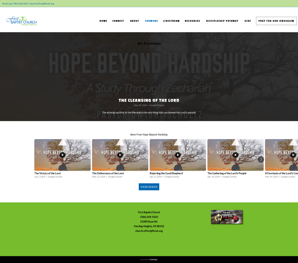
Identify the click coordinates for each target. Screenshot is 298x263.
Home (103, 21)
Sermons (151, 21)
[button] (260, 159)
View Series (149, 186)
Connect (118, 21)
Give (248, 21)
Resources (193, 21)
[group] (62, 159)
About (135, 21)
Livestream (171, 21)
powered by (149, 259)
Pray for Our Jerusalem (276, 21)
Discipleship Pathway (222, 21)
